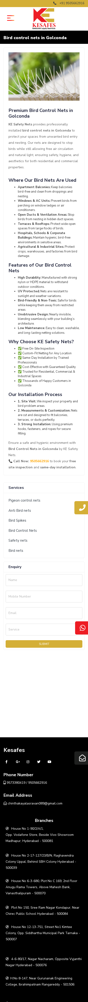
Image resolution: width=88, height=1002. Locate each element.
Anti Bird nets (19, 510)
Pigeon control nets (24, 500)
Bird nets (15, 550)
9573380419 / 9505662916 (26, 782)
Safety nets (17, 540)
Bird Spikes (17, 520)
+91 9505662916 (71, 3)
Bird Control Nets (22, 530)
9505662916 (39, 461)
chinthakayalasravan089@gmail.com (34, 803)
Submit (44, 644)
